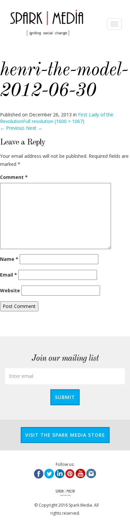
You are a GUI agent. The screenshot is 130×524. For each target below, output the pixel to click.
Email (8, 275)
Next (34, 128)
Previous (12, 128)
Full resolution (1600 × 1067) (53, 121)
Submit (65, 397)
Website (10, 290)
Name (9, 259)
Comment (14, 177)
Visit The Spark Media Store (65, 435)
